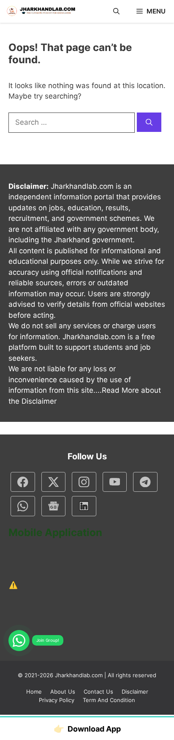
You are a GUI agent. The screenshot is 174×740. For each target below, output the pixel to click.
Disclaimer (135, 691)
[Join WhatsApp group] (19, 640)
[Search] (149, 122)
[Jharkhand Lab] (40, 11)
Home (34, 691)
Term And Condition (109, 700)
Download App (87, 729)
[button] (116, 11)
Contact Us (98, 691)
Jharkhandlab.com (79, 675)
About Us (62, 691)
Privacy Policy (56, 700)
